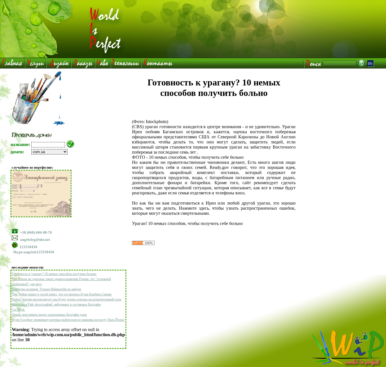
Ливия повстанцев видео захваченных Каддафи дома (49, 315)
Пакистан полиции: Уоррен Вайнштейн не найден (46, 289)
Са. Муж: (18, 310)
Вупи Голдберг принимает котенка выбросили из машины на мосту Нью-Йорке (68, 320)
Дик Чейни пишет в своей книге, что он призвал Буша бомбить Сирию (62, 294)
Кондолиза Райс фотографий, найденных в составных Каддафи (56, 304)
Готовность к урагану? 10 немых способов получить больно (54, 274)
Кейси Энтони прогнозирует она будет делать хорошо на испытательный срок (66, 299)
